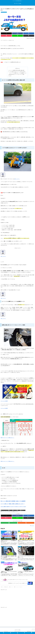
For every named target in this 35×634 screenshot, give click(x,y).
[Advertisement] (8, 599)
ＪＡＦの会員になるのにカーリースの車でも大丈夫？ (17, 71)
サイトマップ (6, 631)
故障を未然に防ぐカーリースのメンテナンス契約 (16, 74)
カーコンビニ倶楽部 (4, 408)
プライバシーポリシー (17, 631)
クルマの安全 (15, 510)
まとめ (10, 75)
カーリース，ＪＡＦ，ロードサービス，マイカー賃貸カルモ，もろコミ (10, 511)
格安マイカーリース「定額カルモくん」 (8, 437)
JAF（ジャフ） (3, 256)
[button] (28, 36)
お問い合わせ (29, 631)
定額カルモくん (23, 510)
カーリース (11, 510)
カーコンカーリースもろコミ (5, 510)
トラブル (19, 510)
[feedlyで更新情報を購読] (9, 523)
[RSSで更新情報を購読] (26, 523)
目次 (16, 68)
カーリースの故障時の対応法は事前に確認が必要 (16, 70)
